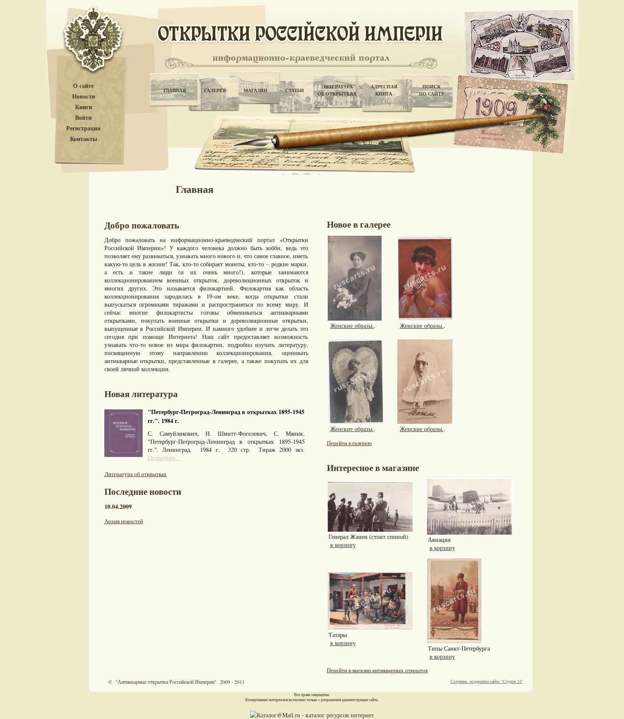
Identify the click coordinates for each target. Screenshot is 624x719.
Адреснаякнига (384, 90)
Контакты (83, 139)
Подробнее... (164, 458)
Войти (83, 118)
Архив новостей (123, 521)
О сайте (83, 86)
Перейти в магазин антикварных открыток (377, 670)
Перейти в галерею (349, 443)
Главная (174, 90)
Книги (83, 107)
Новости (83, 96)
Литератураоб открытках (337, 90)
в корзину (343, 545)
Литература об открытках (135, 474)
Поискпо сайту (431, 90)
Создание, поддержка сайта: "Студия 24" (486, 681)
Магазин (255, 90)
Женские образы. (352, 325)
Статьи (294, 90)
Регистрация (83, 128)
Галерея (215, 90)
